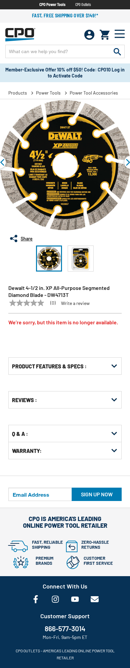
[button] (49, 258)
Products (17, 93)
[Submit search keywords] (117, 51)
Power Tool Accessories (94, 93)
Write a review (75, 303)
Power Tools (48, 93)
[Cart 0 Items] (105, 35)
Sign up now (97, 494)
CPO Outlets (83, 4)
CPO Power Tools (52, 4)
